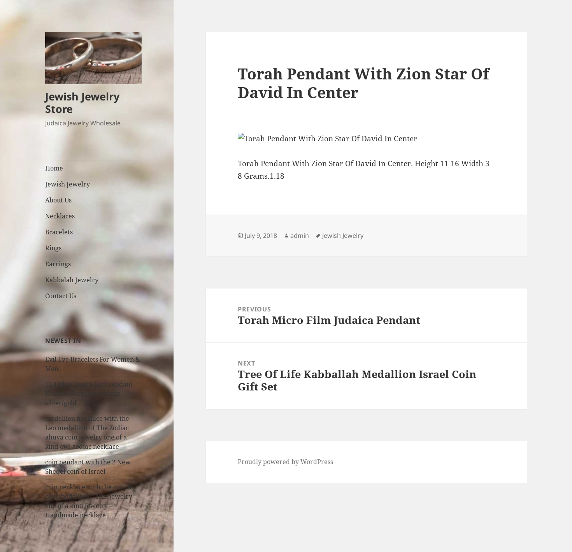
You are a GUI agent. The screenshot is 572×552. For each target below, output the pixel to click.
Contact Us (60, 296)
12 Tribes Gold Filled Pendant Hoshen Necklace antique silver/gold (89, 393)
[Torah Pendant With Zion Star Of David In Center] (366, 139)
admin (299, 235)
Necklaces (60, 216)
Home (54, 168)
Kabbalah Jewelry (71, 280)
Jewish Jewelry (67, 184)
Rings (53, 248)
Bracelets (59, 232)
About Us (58, 200)
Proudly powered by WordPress (285, 461)
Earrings (58, 264)
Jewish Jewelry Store (82, 102)
